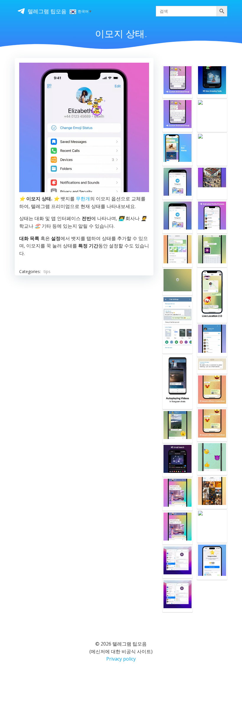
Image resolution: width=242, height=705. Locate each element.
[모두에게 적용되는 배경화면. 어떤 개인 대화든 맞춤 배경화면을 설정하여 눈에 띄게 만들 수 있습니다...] (212, 115)
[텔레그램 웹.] (177, 281)
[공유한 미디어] (212, 492)
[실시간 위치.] (212, 295)
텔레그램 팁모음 (47, 11)
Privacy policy (121, 659)
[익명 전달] (212, 365)
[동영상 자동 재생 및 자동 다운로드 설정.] (177, 381)
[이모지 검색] (177, 460)
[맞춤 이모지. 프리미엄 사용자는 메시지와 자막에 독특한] (177, 81)
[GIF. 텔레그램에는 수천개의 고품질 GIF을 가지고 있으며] (177, 494)
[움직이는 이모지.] (212, 458)
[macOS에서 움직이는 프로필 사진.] (177, 561)
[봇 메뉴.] (177, 149)
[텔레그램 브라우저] (177, 183)
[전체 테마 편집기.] (177, 324)
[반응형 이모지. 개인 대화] (212, 250)
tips (47, 271)
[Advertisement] (84, 331)
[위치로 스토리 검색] (212, 149)
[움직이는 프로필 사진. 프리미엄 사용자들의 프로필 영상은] (212, 217)
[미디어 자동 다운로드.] (177, 426)
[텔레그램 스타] (212, 526)
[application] (84, 127)
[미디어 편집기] (212, 81)
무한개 (83, 198)
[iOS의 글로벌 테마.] (177, 250)
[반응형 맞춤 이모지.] (212, 390)
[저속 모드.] (212, 340)
